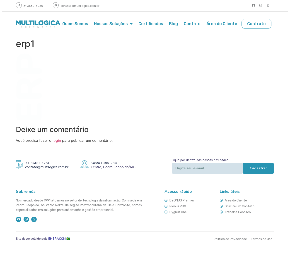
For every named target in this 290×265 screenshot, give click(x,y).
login (57, 140)
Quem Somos (75, 23)
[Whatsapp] (268, 5)
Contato (192, 23)
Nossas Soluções (111, 23)
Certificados (150, 23)
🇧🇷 (59, 239)
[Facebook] (253, 5)
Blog (173, 23)
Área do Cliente (221, 23)
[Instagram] (261, 5)
